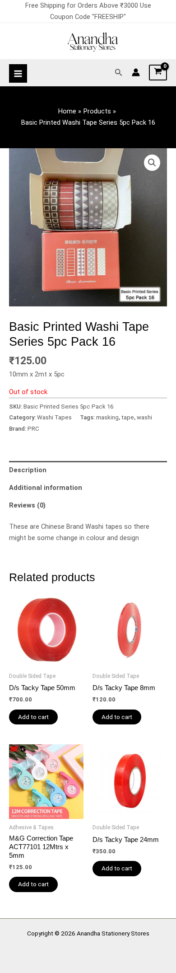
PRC (33, 428)
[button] (119, 72)
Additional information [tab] (45, 488)
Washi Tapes (54, 417)
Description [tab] (27, 470)
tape (127, 417)
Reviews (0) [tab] (27, 505)
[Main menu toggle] (18, 73)
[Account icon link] (136, 72)
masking (107, 417)
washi (144, 417)
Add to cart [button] (33, 716)
